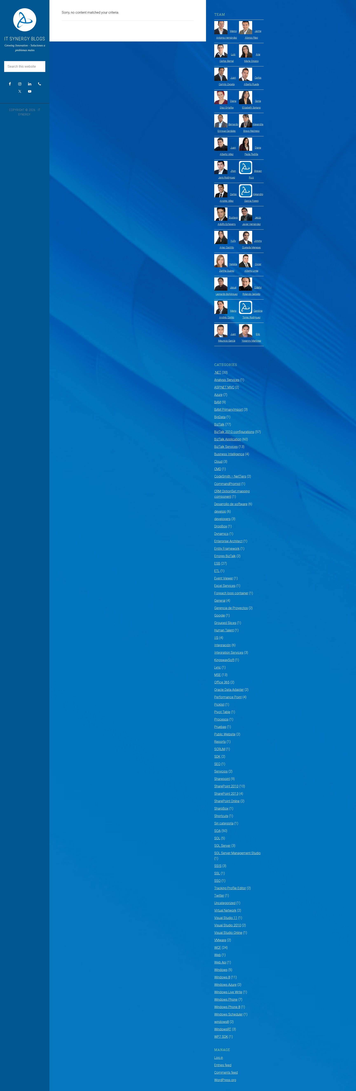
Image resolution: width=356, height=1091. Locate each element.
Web (217, 955)
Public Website (224, 734)
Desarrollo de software (230, 504)
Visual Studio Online (228, 933)
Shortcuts (221, 816)
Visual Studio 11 (225, 918)
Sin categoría (223, 823)
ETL (217, 571)
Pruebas (220, 727)
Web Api (220, 962)
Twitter (219, 896)
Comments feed (226, 1072)
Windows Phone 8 (227, 1007)
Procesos (221, 719)
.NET (217, 372)
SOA (217, 831)
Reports (220, 742)
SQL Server (222, 846)
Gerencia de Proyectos (231, 608)
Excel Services (224, 586)
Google (219, 615)
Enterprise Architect (228, 541)
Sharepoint (222, 779)
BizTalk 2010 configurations (234, 432)
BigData (220, 417)
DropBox (220, 526)
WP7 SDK (221, 1037)
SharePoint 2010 (226, 786)
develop (220, 511)
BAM (217, 402)
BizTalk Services (226, 447)
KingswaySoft (224, 660)
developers (222, 519)
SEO (217, 764)
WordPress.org (225, 1080)
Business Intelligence (229, 454)
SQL (217, 838)
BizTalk (219, 424)
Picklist (219, 704)
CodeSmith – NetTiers (230, 476)
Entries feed (222, 1065)
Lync (217, 667)
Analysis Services (226, 380)
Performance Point (228, 697)
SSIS (217, 866)
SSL (217, 873)
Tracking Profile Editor (230, 888)
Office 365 (222, 682)
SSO (217, 881)
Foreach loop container (231, 593)
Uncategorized (224, 903)
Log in (218, 1058)
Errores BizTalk (225, 556)
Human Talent (224, 630)
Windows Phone (226, 999)
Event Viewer (223, 578)
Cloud (218, 462)
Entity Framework (227, 549)
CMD (217, 469)
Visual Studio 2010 (227, 925)
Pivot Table (222, 712)
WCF (217, 947)
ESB (217, 563)
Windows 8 (222, 977)
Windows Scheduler (228, 1014)
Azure (218, 395)
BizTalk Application (227, 439)
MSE (217, 675)
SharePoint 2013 (226, 794)
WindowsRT (222, 1029)
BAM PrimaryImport (228, 410)
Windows (220, 970)
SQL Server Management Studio (237, 853)
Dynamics (221, 534)
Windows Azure (225, 985)
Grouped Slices (225, 623)
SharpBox (221, 808)
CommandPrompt (227, 484)
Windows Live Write (228, 992)
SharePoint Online (227, 801)
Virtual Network (225, 910)
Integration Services (228, 653)
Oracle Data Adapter (229, 690)
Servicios (221, 771)
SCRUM (219, 749)
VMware (220, 940)
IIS (216, 638)
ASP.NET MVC (224, 387)
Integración (222, 645)
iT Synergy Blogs (24, 39)
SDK (217, 756)
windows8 (221, 1022)
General (219, 601)
